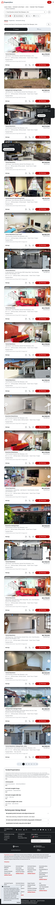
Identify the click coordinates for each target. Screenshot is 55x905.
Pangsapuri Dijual (20, 869)
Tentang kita (6, 836)
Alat (40, 883)
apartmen (47, 774)
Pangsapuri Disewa (32, 869)
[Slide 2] (25, 50)
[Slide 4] (27, 50)
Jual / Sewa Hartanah (43, 886)
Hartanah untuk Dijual (18, 7)
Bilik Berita (20, 836)
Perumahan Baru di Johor (43, 870)
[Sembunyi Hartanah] (46, 34)
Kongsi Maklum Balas (22, 837)
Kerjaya (5, 839)
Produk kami (6, 837)
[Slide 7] (30, 304)
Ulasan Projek (7, 873)
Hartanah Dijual (19, 866)
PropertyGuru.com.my (8, 854)
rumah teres (35, 774)
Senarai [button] (17, 29)
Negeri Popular (31, 883)
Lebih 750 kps (8, 803)
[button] (6, 20)
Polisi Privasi (15, 892)
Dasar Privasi (33, 900)
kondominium (42, 774)
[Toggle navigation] (53, 2)
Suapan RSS (41, 888)
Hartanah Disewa (32, 866)
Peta (40, 29)
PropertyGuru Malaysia (7, 867)
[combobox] (25, 12)
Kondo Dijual (18, 868)
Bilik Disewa (30, 871)
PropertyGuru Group (9, 834)
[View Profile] (7, 33)
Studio (6, 797)
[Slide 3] (26, 50)
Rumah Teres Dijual (20, 871)
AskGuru (6, 869)
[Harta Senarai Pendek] (49, 34)
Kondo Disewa (31, 868)
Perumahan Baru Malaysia (43, 867)
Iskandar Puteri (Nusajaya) (37, 7)
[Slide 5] (28, 50)
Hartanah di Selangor (32, 888)
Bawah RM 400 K (17, 790)
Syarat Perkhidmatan (24, 900)
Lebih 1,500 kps (15, 803)
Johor (27, 7)
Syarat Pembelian (41, 900)
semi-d (7, 775)
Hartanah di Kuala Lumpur (31, 886)
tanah (15, 775)
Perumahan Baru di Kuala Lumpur (43, 873)
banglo (10, 775)
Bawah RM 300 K (8, 790)
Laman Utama (7, 7)
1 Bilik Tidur (11, 797)
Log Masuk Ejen (42, 885)
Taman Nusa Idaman (10, 783)
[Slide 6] (29, 50)
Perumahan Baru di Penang (43, 877)
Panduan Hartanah (8, 871)
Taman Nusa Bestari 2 (20, 783)
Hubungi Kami (21, 834)
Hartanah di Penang (32, 890)
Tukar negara (34, 834)
